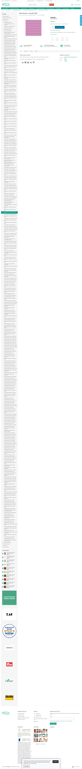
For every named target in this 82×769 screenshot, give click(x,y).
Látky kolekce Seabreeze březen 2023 (10, 229)
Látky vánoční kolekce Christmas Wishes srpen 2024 (9, 158)
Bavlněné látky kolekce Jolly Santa (10, 394)
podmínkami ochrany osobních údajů (66, 721)
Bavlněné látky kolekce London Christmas (9, 308)
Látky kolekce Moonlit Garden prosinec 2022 (9, 237)
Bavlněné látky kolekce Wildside (9, 417)
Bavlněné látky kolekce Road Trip (9, 382)
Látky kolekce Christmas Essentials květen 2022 (10, 271)
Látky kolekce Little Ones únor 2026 (10, 69)
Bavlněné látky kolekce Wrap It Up (10, 438)
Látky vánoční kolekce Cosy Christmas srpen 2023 (10, 205)
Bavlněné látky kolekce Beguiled (9, 311)
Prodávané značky (40, 0)
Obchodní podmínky (49, 0)
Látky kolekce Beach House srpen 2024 (10, 156)
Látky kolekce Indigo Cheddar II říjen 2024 (10, 146)
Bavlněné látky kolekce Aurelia (9, 471)
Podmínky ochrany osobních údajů (23, 717)
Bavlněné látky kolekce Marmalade (10, 421)
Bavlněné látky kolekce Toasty (9, 538)
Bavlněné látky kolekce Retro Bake (10, 493)
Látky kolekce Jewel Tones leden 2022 (9, 286)
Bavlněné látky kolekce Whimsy (9, 49)
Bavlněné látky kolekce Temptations (10, 486)
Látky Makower (5, 20)
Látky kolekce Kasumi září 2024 (9, 150)
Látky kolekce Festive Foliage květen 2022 (10, 262)
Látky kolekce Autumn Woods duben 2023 (10, 223)
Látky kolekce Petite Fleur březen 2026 (10, 67)
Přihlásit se (53, 723)
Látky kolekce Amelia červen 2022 (10, 257)
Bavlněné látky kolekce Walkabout (10, 473)
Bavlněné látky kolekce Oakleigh (9, 43)
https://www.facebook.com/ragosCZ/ (41, 719)
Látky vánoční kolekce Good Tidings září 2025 (10, 101)
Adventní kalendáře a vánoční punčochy (9, 24)
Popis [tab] (21, 51)
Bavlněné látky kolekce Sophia (9, 459)
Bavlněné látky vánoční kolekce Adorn (10, 35)
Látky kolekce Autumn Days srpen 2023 (9, 210)
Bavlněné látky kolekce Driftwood (9, 51)
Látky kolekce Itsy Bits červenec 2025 (10, 105)
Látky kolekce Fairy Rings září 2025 (10, 94)
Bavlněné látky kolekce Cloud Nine (10, 288)
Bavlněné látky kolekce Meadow (9, 488)
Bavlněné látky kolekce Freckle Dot (10, 332)
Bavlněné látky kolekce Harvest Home (10, 38)
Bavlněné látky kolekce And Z (9, 423)
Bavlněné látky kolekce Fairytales (9, 42)
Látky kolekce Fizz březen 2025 (9, 114)
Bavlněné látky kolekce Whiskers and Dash (10, 316)
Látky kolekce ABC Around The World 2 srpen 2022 (10, 253)
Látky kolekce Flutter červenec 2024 (10, 167)
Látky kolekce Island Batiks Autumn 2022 (10, 249)
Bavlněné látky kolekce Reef (9, 348)
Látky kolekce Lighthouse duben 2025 (10, 111)
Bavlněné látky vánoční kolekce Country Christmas (9, 33)
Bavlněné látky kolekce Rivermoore (10, 46)
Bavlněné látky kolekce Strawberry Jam (10, 359)
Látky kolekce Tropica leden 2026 (9, 79)
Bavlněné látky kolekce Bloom (9, 388)
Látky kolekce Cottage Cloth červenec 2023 (10, 216)
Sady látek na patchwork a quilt (9, 26)
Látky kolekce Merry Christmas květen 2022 (10, 267)
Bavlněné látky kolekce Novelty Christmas (9, 428)
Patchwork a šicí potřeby (7, 17)
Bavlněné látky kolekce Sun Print (9, 329)
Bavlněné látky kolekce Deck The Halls (10, 372)
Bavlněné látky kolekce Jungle (9, 501)
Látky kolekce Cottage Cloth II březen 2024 (10, 180)
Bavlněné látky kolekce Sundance (9, 401)
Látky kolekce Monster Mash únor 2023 (9, 231)
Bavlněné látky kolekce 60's (8, 514)
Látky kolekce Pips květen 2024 (9, 172)
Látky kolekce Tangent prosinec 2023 (10, 187)
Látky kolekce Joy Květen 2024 (9, 169)
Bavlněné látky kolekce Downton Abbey (9, 506)
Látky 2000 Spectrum (7, 29)
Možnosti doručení (65, 24)
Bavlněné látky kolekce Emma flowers (10, 526)
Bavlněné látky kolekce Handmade (10, 418)
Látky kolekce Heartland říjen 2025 (10, 89)
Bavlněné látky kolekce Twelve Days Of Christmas (10, 370)
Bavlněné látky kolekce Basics (9, 521)
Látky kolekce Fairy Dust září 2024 (9, 147)
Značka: (41, 15)
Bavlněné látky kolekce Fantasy (9, 426)
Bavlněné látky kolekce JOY (8, 353)
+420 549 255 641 (38, 715)
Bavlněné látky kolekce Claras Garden (10, 345)
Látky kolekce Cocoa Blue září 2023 (10, 198)
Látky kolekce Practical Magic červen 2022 (10, 255)
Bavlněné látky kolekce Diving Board (10, 415)
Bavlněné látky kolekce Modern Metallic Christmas (9, 431)
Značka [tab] (36, 51)
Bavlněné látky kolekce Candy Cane (10, 478)
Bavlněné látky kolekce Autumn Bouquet (9, 37)
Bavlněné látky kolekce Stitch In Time (10, 368)
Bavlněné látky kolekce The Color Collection (9, 482)
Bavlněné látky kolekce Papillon (9, 432)
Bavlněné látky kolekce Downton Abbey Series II (9, 466)
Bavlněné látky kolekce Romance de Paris (10, 535)
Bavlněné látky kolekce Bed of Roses (10, 379)
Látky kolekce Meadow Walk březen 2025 (10, 117)
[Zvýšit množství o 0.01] (54, 26)
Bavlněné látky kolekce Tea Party (9, 441)
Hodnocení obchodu (30, 0)
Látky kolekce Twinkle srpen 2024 (10, 152)
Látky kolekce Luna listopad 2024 (9, 139)
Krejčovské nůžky (6, 16)
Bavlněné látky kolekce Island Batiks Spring (10, 327)
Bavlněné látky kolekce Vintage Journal (9, 453)
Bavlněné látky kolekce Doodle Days (10, 414)
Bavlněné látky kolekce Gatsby (9, 500)
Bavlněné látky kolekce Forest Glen (10, 48)
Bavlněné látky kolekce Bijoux (9, 402)
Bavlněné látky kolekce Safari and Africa (9, 463)
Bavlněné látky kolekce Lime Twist (10, 470)
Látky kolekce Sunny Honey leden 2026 (9, 75)
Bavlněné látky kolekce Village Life (10, 339)
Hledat (51, 4)
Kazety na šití (5, 545)
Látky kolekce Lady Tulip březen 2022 (10, 278)
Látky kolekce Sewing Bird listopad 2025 (10, 87)
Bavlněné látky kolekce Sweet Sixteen (10, 346)
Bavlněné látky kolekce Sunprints (9, 448)
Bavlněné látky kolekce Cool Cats (9, 367)
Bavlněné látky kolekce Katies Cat (10, 325)
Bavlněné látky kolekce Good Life (9, 387)
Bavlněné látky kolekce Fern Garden (10, 376)
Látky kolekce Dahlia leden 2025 (9, 128)
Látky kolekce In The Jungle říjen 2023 (10, 196)
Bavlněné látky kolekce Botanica (9, 420)
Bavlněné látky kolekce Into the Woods (9, 412)
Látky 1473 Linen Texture (8, 27)
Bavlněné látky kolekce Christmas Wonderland (9, 468)
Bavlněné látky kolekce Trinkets (9, 296)
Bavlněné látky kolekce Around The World (10, 299)
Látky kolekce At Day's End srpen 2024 (10, 153)
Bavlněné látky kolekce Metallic (9, 437)
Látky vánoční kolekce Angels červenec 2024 (9, 166)
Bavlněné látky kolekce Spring (9, 364)
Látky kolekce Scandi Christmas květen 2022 (9, 264)
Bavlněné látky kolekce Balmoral (9, 440)
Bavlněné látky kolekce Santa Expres (10, 303)
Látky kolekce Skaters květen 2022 (10, 268)
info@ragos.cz (37, 713)
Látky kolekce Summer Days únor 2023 (10, 227)
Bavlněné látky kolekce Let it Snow (10, 351)
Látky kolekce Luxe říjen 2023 (9, 195)
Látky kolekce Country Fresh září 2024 (10, 149)
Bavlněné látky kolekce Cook (9, 530)
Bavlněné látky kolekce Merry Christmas (9, 374)
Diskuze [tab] (31, 51)
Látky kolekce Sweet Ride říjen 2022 (10, 241)
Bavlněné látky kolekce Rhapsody (9, 365)
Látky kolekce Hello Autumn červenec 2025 (10, 103)
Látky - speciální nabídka (7, 542)
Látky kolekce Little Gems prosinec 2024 (10, 133)
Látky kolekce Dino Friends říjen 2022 (10, 245)
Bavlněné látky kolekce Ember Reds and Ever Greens (10, 540)
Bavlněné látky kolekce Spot (9, 330)
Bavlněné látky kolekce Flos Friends (10, 451)
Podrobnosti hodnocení (32, 15)
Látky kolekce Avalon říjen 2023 (9, 193)
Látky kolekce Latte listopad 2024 (9, 142)
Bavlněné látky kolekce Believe (9, 293)
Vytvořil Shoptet (77, 766)
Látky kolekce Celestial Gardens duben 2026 (9, 58)
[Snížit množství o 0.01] (54, 28)
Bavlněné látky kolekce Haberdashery (10, 443)
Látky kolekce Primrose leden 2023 (10, 234)
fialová (65, 59)
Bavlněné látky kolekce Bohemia (9, 456)
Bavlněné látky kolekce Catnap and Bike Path (10, 498)
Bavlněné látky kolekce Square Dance (10, 52)
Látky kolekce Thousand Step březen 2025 (10, 119)
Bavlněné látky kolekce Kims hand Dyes (10, 490)
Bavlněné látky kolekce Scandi (9, 310)
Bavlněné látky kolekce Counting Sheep (9, 391)
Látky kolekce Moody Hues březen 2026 (10, 61)
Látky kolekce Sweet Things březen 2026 (10, 63)
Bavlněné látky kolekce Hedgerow (10, 289)
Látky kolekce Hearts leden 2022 (9, 284)
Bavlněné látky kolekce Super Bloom (10, 362)
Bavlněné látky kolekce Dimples (9, 537)
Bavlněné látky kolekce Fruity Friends (10, 405)
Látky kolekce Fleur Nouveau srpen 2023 (10, 207)
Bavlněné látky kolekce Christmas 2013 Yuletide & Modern (9, 510)
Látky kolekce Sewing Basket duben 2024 (10, 174)
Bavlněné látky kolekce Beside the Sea (10, 322)
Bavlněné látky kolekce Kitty (9, 407)
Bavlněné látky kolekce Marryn (9, 399)
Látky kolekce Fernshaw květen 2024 (10, 170)
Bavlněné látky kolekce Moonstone (10, 295)
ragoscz (36, 721)
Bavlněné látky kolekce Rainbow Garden (9, 292)
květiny (65, 61)
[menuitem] (5, 8)
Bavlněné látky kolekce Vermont (9, 45)
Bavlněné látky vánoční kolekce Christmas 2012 (9, 517)
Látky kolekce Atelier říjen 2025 (9, 93)
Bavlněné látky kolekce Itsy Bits (9, 519)
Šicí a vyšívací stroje (6, 544)
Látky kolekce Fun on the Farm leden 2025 (10, 127)
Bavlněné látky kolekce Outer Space (10, 343)
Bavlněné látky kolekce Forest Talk (10, 424)
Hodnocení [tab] (26, 51)
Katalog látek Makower (8, 22)
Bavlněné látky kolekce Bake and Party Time (10, 524)
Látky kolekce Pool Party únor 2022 (10, 279)
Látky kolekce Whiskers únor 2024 (10, 184)
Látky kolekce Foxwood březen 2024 (10, 176)
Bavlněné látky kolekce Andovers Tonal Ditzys (9, 314)
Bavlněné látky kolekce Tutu (9, 461)
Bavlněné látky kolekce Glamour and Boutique (10, 529)
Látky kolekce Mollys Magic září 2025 (10, 96)
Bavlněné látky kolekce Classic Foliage (10, 302)
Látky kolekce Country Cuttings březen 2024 (9, 182)
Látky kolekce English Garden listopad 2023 (10, 189)
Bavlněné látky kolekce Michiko (9, 319)
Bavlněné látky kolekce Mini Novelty (10, 480)
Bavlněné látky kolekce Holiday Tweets (9, 396)
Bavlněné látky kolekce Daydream (10, 342)
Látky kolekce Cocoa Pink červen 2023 (10, 218)
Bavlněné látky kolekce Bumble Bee (10, 336)
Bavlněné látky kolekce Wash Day (9, 508)
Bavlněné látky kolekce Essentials (10, 392)
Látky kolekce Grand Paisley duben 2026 (10, 56)
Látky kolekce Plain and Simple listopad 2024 (9, 137)
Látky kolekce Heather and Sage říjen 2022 (10, 243)
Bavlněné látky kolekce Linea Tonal (10, 435)
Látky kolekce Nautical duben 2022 (10, 272)
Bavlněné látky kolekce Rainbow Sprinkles (9, 356)
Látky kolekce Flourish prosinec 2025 (10, 81)
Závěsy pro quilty (6, 547)
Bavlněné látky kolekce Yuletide (9, 349)
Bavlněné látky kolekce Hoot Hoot (10, 318)
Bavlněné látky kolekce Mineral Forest (10, 492)
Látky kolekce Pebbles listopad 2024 (10, 140)
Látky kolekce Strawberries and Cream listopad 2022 (9, 239)
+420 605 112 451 (38, 717)
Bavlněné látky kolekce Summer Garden (9, 334)
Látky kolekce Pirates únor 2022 (9, 282)
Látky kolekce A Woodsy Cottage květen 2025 (9, 110)
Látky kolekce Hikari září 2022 (9, 250)
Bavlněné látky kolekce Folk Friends (10, 340)
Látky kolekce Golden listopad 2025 (10, 85)
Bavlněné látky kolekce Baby (9, 522)
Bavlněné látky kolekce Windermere (10, 384)
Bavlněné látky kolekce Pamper (9, 323)
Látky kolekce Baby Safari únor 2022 (10, 281)
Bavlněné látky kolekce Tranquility (10, 300)
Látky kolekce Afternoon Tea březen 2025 (10, 122)
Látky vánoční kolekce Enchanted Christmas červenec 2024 (9, 163)
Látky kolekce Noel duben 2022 (9, 274)
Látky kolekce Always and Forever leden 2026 (10, 78)
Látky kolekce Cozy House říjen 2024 (10, 143)
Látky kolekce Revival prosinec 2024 (10, 135)
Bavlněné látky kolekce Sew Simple (10, 477)
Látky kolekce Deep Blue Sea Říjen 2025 (10, 91)
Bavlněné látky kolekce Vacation (9, 455)
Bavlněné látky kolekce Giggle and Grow (10, 496)
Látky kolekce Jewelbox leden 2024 (10, 185)
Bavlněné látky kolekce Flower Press (10, 458)
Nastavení (26, 766)
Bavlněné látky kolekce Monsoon (9, 378)
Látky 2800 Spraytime (7, 30)
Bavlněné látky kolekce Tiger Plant (10, 410)
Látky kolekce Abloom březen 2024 (10, 177)
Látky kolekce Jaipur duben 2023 (9, 224)
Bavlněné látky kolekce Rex (8, 398)
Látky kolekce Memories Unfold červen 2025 (9, 107)
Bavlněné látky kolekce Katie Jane (10, 404)
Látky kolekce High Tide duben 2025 (10, 113)
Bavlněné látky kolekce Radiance (9, 445)
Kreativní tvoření (5, 19)
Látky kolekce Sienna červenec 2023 (10, 214)
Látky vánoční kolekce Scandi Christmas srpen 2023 (9, 200)
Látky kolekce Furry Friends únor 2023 (10, 233)
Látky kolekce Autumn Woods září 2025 (9, 98)
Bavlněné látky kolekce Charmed (9, 40)
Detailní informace (53, 34)
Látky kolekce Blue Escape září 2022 (10, 246)
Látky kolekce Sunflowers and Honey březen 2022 (10, 276)
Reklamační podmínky (21, 719)
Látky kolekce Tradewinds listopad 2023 (10, 192)
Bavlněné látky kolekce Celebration (10, 512)
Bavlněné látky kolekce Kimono (9, 385)
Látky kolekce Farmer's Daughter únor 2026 (10, 73)
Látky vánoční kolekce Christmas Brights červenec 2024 (9, 161)
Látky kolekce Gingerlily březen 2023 (10, 226)
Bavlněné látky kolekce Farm (9, 515)
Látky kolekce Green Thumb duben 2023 (10, 220)
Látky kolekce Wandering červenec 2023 (10, 212)
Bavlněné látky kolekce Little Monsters (9, 475)
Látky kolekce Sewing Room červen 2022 (10, 259)
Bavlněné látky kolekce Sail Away (9, 361)
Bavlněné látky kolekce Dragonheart (10, 381)
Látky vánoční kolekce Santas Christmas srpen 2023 (9, 203)
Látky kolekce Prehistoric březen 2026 (10, 65)
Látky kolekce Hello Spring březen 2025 (10, 124)
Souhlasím (55, 761)
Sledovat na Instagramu (42, 744)
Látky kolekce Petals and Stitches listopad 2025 (10, 83)
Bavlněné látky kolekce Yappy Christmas (9, 306)
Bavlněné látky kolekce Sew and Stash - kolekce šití (10, 532)
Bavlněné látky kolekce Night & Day (10, 503)
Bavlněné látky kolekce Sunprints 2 (10, 434)
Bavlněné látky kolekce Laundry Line (10, 54)
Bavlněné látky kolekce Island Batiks (10, 337)
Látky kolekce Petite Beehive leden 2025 (10, 131)
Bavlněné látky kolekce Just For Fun (10, 504)
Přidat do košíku (60, 27)
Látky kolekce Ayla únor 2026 (9, 71)
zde (35, 763)
